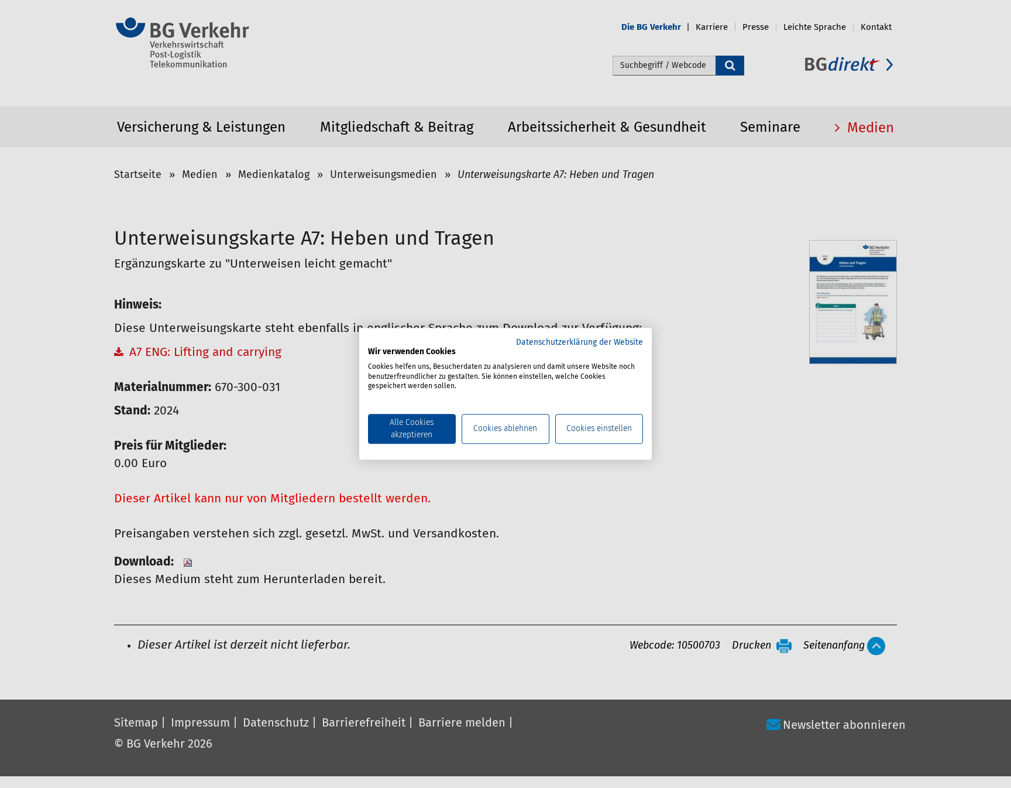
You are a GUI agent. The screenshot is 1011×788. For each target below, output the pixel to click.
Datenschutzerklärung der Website (579, 342)
